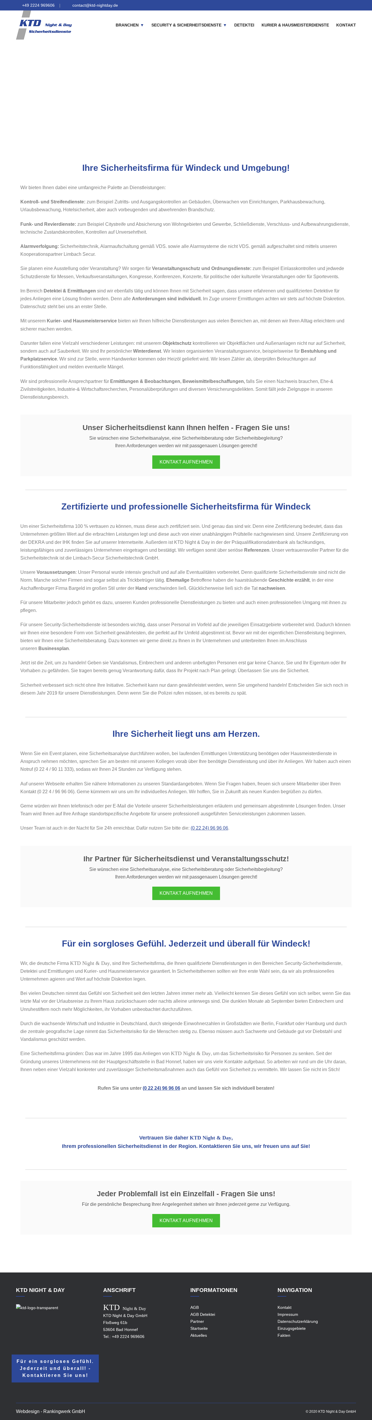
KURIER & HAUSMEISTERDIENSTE (295, 25)
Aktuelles (198, 1335)
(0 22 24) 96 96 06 (209, 828)
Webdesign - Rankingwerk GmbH (50, 1411)
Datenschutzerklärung (298, 1321)
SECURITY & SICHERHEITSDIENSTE (186, 25)
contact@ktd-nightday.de (95, 5)
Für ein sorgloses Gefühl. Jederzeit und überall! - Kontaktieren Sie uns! (55, 1368)
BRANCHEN (127, 25)
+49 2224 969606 (38, 5)
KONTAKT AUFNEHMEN (186, 461)
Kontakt (284, 1307)
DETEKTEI (244, 25)
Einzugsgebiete (165, 102)
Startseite (199, 1328)
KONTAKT (346, 25)
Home (139, 102)
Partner (197, 1321)
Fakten (284, 1335)
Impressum (288, 1314)
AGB (194, 1307)
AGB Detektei (202, 1314)
